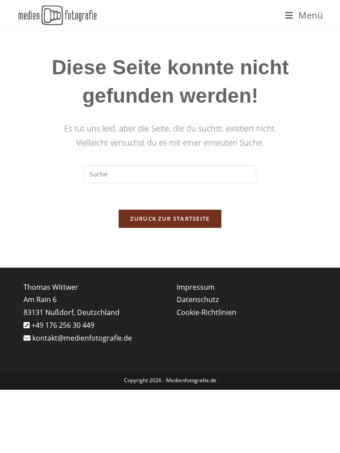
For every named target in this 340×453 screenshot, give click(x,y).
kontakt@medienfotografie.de (82, 338)
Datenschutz (198, 299)
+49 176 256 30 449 (62, 325)
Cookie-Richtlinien (206, 312)
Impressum (196, 287)
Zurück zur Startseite (169, 219)
